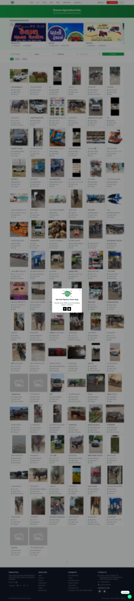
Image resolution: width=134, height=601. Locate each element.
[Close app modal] (80, 290)
